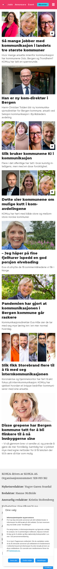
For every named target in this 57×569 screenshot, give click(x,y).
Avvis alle (13, 560)
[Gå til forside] (4, 4)
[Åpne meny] (53, 4)
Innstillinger (48, 567)
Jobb (10, 4)
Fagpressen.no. (14, 551)
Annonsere (20, 4)
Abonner (42, 4)
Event (31, 4)
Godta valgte (27, 560)
